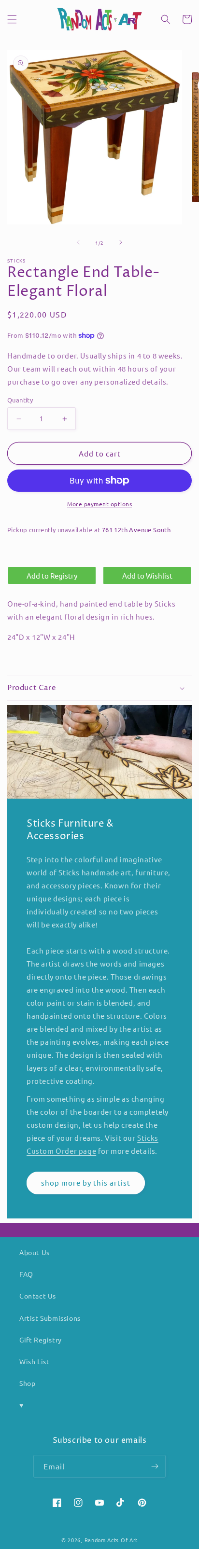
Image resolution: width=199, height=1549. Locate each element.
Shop (27, 1383)
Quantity (20, 400)
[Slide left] (78, 242)
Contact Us (37, 1295)
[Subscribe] (154, 1466)
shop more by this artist (85, 1182)
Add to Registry (52, 575)
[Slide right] (120, 242)
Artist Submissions (50, 1318)
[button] (12, 19)
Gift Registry (40, 1339)
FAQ (26, 1274)
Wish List (34, 1361)
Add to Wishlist (147, 575)
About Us (34, 1252)
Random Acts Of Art (111, 1540)
